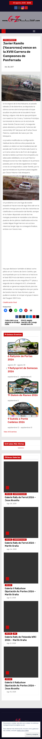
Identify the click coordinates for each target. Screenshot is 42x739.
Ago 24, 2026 (12, 549)
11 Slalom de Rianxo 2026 (23, 395)
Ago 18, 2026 (11, 692)
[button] (38, 31)
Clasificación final (10, 302)
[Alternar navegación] (34, 31)
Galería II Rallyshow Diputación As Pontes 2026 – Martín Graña (20, 591)
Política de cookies (23, 730)
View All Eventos (10, 432)
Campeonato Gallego (20, 494)
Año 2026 (8, 494)
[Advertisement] (21, 248)
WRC (15, 633)
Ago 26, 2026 (11, 504)
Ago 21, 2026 (11, 598)
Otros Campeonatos (9, 40)
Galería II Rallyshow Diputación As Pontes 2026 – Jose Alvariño (20, 685)
